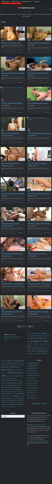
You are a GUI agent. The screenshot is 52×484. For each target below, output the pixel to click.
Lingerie (19, 387)
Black (19, 367)
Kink (17, 385)
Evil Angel (19, 380)
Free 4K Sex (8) (33, 385)
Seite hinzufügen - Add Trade (39, 403)
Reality (40, 351)
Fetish (43, 344)
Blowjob (44, 338)
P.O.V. (28, 351)
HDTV (2, 385)
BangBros (11, 365)
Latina (48, 346)
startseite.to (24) (32, 365)
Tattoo (18, 402)
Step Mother (21, 400)
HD (28, 346)
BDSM (23, 365)
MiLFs (18, 389)
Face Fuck (3, 383)
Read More (20, 49)
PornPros (3, 396)
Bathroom (16, 365)
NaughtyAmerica (20, 391)
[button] (50, 1)
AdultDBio (44, 333)
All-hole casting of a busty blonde (12, 284)
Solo (28, 353)
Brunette (34, 341)
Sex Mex (12, 398)
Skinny (16, 398)
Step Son (8, 402)
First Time (17, 383)
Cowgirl (10, 376)
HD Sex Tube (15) (32, 370)
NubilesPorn (44, 349)
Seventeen (8, 398)
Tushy (8, 406)
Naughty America (12, 391)
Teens (37, 353)
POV (37, 351)
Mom (41, 349)
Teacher (21, 402)
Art (41, 336)
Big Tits (33, 338)
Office (14, 393)
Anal (38, 336)
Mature (6, 389)
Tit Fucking (3, 406)
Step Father (16, 400)
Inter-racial (37, 346)
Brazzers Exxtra (4, 372)
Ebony (33, 344)
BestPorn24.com (16, 1)
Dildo (10, 378)
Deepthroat (6, 378)
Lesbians (33, 349)
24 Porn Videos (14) (33, 375)
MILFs (37, 349)
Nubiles (3, 393)
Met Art (10, 389)
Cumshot (21, 376)
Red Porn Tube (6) (33, 388)
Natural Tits (6, 391)
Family (40, 344)
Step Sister (3, 402)
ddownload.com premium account (38, 441)
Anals (16, 363)
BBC (20, 365)
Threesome (43, 353)
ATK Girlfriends (6, 365)
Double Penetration (5, 380)
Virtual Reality (12, 406)
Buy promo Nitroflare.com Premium (13, 336)
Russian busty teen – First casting (38, 284)
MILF (14, 389)
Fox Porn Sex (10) (33, 383)
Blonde (39, 338)
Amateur (29, 335)
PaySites (33, 351)
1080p (34, 333)
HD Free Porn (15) (33, 373)
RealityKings (21, 396)
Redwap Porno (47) (33, 363)
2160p (39, 333)
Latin (2, 387)
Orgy (17, 393)
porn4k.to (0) (32, 395)
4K (28, 333)
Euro (36, 344)
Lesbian (29, 349)
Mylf (2, 391)
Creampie (29, 344)
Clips (45, 341)
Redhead (46, 351)
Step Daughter (10, 400)
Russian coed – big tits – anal (10, 43)
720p (30, 333)
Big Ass (47, 336)
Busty (41, 341)
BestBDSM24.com (27, 1)
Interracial (42, 346)
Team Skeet (32, 353)
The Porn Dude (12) (33, 380)
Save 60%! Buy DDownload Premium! (11, 3)
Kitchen (20, 385)
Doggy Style (14, 378)
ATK (2, 365)
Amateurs (34, 335)
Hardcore (48, 344)
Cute (2, 378)
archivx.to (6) (32, 390)
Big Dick (28, 338)
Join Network (37, 1)
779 (30, 326)
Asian (43, 335)
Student (12, 402)
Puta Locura (11, 396)
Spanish (22, 398)
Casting (22, 372)
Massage (3, 389)
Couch (7, 376)
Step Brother (4, 400)
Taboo (15, 402)
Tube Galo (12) (32, 378)
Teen (9, 404)
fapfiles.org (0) (33, 398)
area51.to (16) (32, 368)
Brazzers (28, 341)
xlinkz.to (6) (32, 393)
